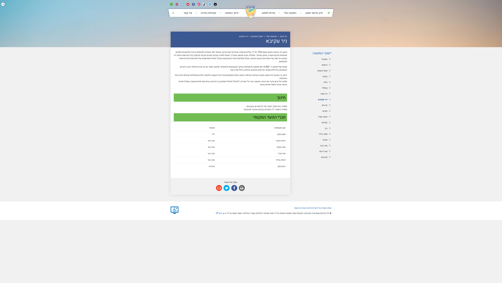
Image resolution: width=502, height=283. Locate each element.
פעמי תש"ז (322, 116)
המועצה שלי (289, 13)
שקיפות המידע (208, 13)
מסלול (324, 88)
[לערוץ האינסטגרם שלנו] (198, 4)
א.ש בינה (221, 213)
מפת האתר (326, 208)
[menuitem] (310, 13)
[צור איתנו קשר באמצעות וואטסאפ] (171, 4)
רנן (326, 128)
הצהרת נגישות (300, 208)
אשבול (324, 59)
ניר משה (324, 93)
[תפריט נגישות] (3, 4)
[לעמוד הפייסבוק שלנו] (193, 4)
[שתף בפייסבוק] (234, 188)
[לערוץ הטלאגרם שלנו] (209, 4)
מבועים (324, 157)
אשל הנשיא (322, 70)
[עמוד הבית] (328, 13)
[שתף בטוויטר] (226, 188)
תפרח (325, 140)
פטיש (325, 111)
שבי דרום (323, 151)
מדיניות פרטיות (314, 208)
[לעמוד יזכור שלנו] (215, 4)
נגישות (324, 65)
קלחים (324, 122)
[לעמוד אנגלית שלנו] (176, 4)
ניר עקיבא (322, 99)
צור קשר (188, 13)
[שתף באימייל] (218, 188)
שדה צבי (323, 145)
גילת (325, 82)
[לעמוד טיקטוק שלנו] (204, 4)
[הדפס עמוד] (241, 188)
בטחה (325, 76)
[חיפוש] (173, 13)
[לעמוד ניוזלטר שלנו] (182, 4)
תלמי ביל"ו (323, 134)
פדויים (324, 105)
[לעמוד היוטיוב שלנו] (187, 4)
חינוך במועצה (231, 13)
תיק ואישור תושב (313, 13)
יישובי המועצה (322, 53)
